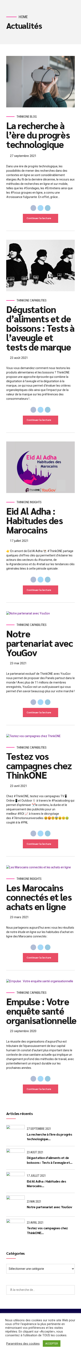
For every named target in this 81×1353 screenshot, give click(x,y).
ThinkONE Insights (29, 502)
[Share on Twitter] (40, 208)
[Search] (70, 1290)
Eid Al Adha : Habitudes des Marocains (34, 520)
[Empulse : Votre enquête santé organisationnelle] (40, 981)
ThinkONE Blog (27, 117)
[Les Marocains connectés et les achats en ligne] (40, 867)
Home (23, 17)
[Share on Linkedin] (48, 208)
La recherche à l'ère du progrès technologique (49, 1136)
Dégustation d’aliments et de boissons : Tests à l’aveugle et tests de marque (40, 328)
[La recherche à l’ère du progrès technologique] (40, 82)
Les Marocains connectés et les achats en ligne (38, 896)
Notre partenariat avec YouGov (39, 642)
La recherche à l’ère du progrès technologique (38, 134)
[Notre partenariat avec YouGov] (40, 613)
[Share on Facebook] (33, 208)
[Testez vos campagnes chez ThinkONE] (40, 736)
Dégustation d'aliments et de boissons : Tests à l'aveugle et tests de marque (48, 1160)
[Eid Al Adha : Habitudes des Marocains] (40, 467)
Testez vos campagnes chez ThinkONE (39, 765)
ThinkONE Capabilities (32, 300)
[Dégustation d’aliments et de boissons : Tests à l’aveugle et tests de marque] (40, 265)
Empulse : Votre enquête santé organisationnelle (41, 1010)
